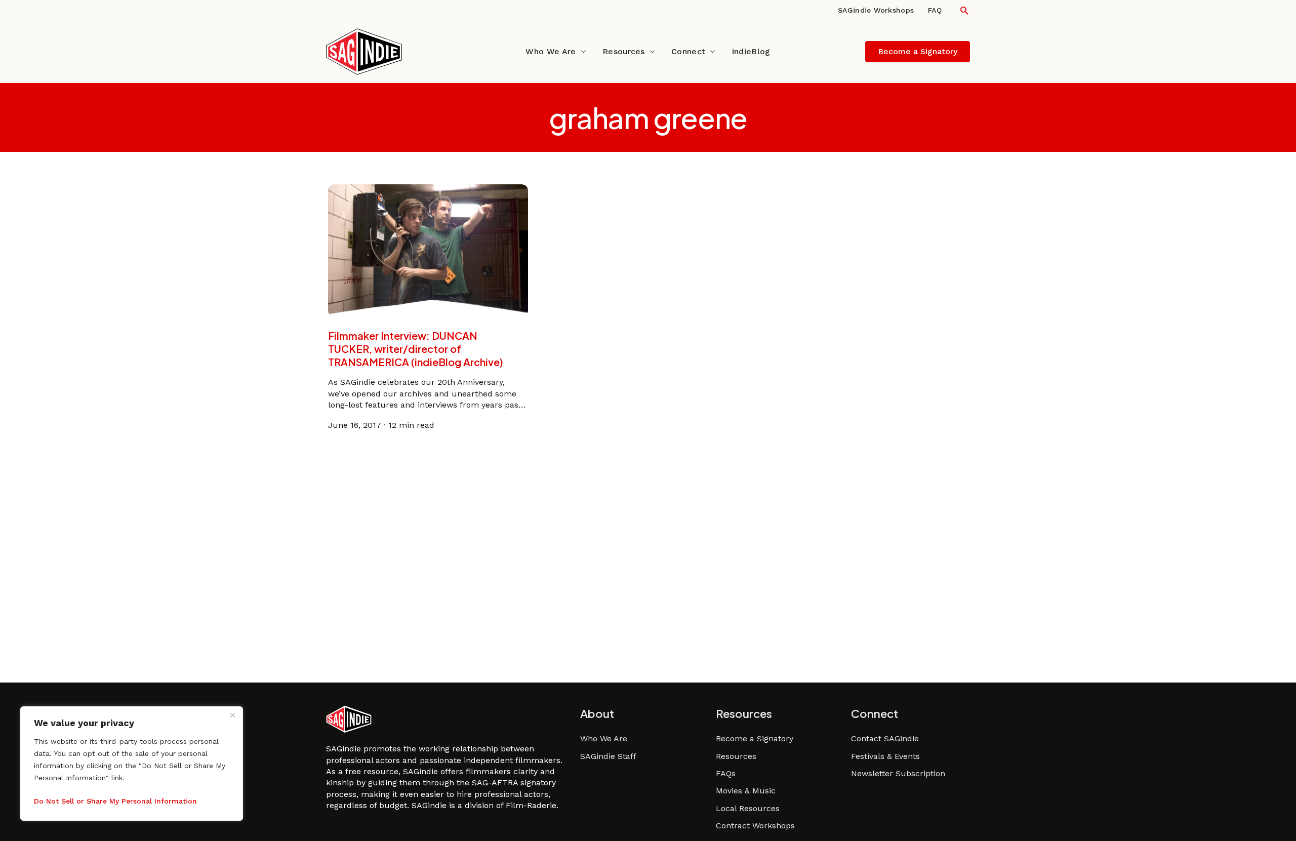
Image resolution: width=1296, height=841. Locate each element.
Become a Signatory (754, 738)
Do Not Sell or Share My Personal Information (115, 801)
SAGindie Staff (608, 756)
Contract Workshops (755, 825)
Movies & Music (746, 790)
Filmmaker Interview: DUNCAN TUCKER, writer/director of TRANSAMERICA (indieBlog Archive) (415, 348)
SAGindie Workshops (876, 10)
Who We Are (550, 51)
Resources (623, 51)
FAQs (726, 773)
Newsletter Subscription (898, 773)
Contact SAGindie (885, 738)
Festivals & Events (885, 756)
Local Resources (748, 808)
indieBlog (751, 51)
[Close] (232, 715)
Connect (688, 51)
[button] (964, 10)
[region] (131, 763)
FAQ (935, 10)
